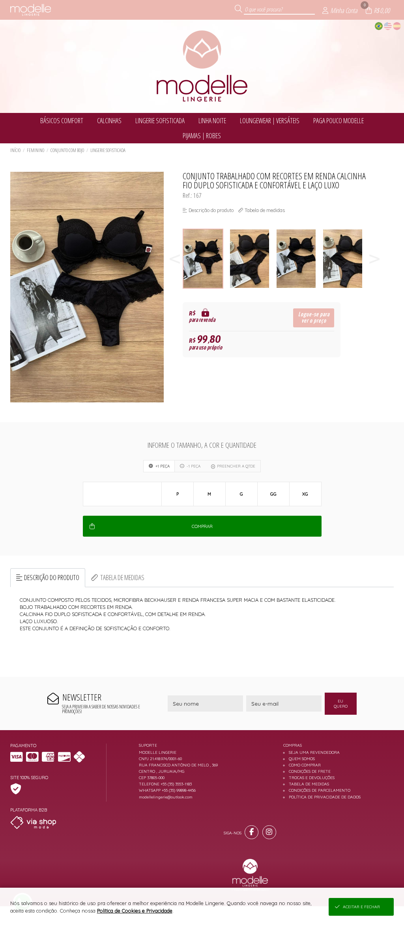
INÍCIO (15, 150)
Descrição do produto (51, 577)
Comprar (202, 526)
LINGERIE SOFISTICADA (107, 150)
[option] (206, 259)
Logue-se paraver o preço (313, 318)
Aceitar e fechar (361, 906)
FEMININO (35, 150)
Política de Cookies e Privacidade (134, 910)
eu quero (341, 704)
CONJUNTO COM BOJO (67, 150)
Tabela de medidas (122, 577)
